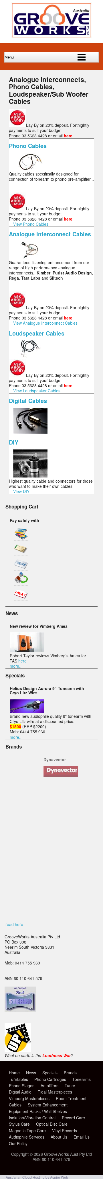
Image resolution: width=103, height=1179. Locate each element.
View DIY (21, 491)
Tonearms (81, 1079)
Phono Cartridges (50, 1079)
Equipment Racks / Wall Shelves (38, 1111)
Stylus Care (19, 1124)
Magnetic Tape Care (27, 1130)
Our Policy (18, 1143)
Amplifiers (49, 1085)
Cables (15, 1105)
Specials (50, 1072)
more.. (15, 666)
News (31, 1072)
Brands (70, 1072)
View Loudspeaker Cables (36, 390)
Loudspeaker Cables (36, 333)
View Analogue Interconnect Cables (45, 323)
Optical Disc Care (52, 1124)
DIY (13, 442)
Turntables (18, 1079)
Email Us (82, 1137)
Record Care (73, 1117)
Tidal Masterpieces (55, 1092)
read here (14, 924)
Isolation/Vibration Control (32, 1117)
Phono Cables (28, 145)
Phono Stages (21, 1085)
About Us (59, 1137)
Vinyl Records (64, 1130)
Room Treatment (71, 1098)
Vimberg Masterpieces (29, 1098)
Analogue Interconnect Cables (50, 234)
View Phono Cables (30, 224)
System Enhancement (48, 1105)
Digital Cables (28, 400)
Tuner (70, 1085)
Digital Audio (20, 1092)
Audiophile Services (26, 1137)
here (22, 661)
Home (14, 1072)
